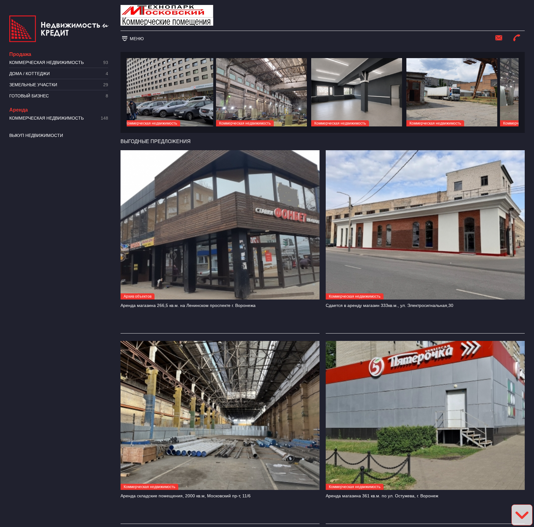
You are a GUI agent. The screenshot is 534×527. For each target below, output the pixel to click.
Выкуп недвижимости (36, 135)
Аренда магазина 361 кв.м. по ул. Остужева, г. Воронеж (382, 495)
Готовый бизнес (58, 96)
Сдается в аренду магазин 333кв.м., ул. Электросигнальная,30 (389, 305)
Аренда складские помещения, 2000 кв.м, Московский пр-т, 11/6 (186, 495)
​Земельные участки (58, 84)
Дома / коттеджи (58, 73)
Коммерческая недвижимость (58, 62)
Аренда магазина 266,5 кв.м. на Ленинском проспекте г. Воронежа (188, 305)
